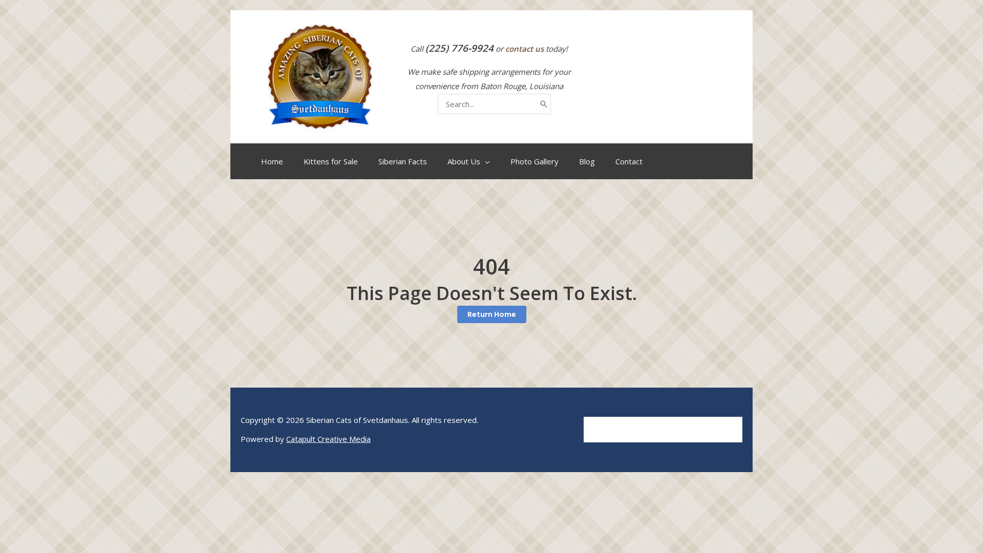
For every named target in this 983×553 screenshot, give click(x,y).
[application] (485, 161)
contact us (524, 49)
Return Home (491, 314)
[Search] (543, 104)
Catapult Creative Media (328, 439)
